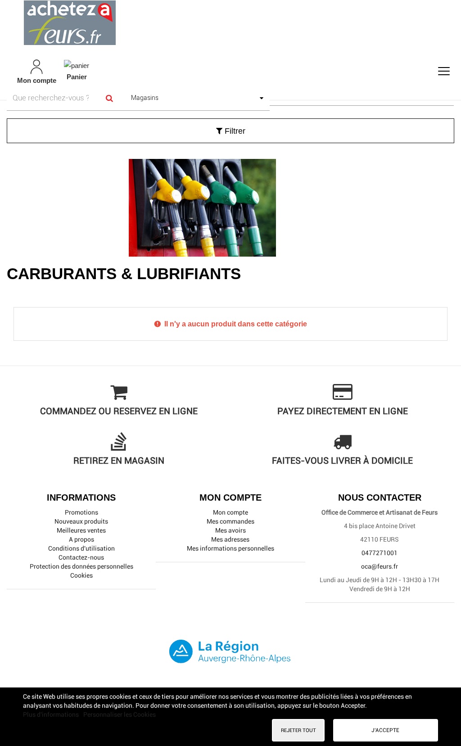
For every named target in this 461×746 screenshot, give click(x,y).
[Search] (110, 98)
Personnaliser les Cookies (119, 714)
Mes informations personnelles (230, 548)
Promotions (81, 512)
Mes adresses (230, 539)
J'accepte (385, 730)
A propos (81, 539)
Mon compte (230, 512)
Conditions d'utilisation (81, 548)
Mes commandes (230, 521)
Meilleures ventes (81, 530)
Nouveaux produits (81, 521)
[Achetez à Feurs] (230, 22)
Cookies (81, 575)
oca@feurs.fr (379, 566)
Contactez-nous (81, 557)
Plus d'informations (51, 714)
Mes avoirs (230, 530)
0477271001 (380, 552)
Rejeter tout (298, 730)
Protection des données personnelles (81, 566)
